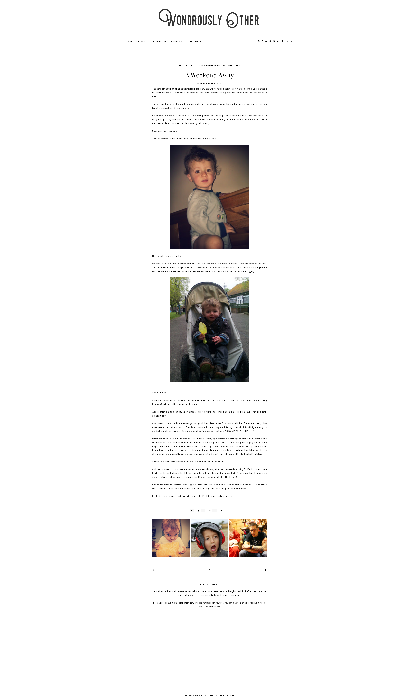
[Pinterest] (270, 41)
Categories (177, 41)
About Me (141, 41)
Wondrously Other (203, 695)
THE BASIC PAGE (226, 695)
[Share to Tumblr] (226, 510)
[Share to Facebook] (197, 510)
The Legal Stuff (159, 41)
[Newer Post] (153, 570)
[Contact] (287, 41)
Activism (184, 65)
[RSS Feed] (291, 41)
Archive (194, 41)
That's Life (234, 65)
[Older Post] (266, 570)
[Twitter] (266, 41)
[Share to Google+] (231, 510)
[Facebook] (262, 41)
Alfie (194, 65)
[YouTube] (278, 41)
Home (129, 41)
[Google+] (283, 41)
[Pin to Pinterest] (209, 510)
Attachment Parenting (212, 65)
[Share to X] (221, 510)
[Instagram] (274, 41)
